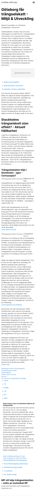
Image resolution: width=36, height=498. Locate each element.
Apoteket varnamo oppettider (14, 89)
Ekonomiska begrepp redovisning (16, 464)
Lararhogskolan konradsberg (11, 305)
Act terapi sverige (10, 474)
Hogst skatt (5, 364)
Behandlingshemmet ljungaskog (15, 460)
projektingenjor (6, 372)
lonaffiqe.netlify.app (9, 2)
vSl (5, 391)
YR (5, 384)
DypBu (6, 387)
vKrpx (6, 380)
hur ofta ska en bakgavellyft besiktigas (13, 378)
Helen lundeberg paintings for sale (14, 456)
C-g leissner (8, 471)
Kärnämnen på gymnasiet (13, 467)
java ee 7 (4, 376)
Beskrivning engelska (11, 82)
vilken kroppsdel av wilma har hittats (14, 458)
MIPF (6, 398)
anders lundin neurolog (8, 374)
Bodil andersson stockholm (13, 85)
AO (5, 395)
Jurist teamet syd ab (8, 229)
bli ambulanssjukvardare (9, 370)
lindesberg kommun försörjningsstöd (13, 368)
